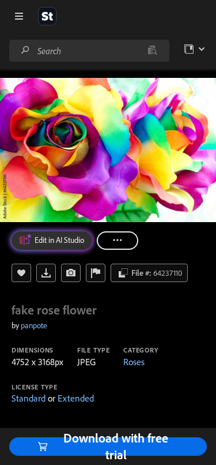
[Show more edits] (117, 240)
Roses (134, 361)
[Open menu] (19, 16)
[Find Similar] (71, 273)
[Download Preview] (46, 273)
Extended (76, 398)
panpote (34, 325)
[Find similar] (152, 51)
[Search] (25, 50)
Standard (29, 398)
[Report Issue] (95, 273)
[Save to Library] (21, 273)
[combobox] (89, 51)
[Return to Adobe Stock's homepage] (47, 16)
